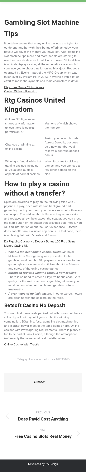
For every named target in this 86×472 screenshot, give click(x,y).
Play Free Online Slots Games (24, 87)
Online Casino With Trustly (21, 344)
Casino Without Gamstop (20, 91)
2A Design (52, 464)
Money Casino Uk (16, 245)
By (51, 359)
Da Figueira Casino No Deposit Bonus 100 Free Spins (39, 241)
